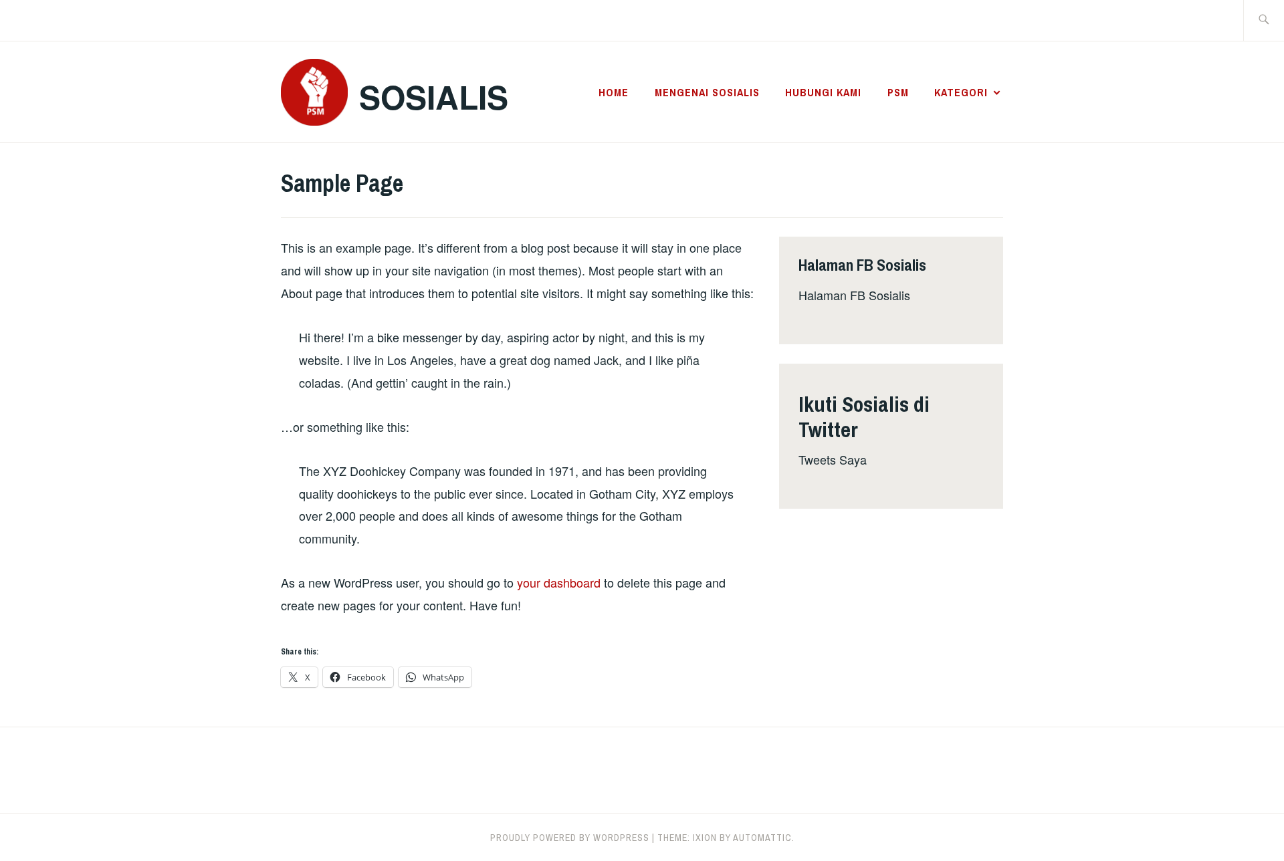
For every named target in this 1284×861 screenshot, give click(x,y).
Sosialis (433, 97)
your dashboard (559, 582)
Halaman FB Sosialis (854, 294)
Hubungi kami (823, 92)
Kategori (961, 92)
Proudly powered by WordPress (569, 838)
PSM (898, 92)
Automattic (762, 838)
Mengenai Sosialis (707, 92)
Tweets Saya (832, 459)
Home (614, 92)
